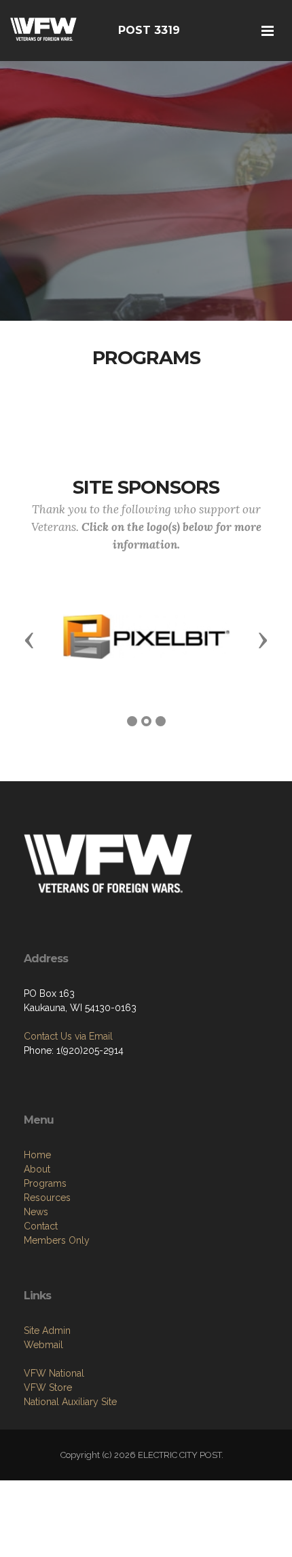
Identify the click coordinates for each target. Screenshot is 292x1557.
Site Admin (47, 1330)
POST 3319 (149, 30)
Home (37, 1154)
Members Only (57, 1240)
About (37, 1169)
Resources (47, 1197)
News (36, 1211)
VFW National (54, 1373)
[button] (29, 639)
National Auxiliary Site (70, 1401)
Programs (45, 1183)
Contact (41, 1226)
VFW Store (48, 1387)
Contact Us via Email (68, 1036)
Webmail (43, 1344)
